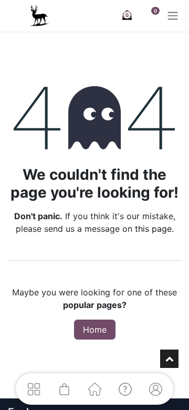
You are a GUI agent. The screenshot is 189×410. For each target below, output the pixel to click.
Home (95, 329)
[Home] (94, 389)
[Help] (125, 389)
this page (153, 228)
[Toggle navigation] (172, 16)
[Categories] (33, 389)
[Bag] (64, 389)
